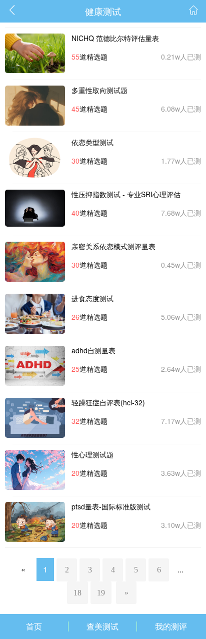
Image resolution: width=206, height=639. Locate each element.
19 (101, 592)
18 (78, 592)
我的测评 (171, 626)
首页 (34, 626)
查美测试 (102, 626)
